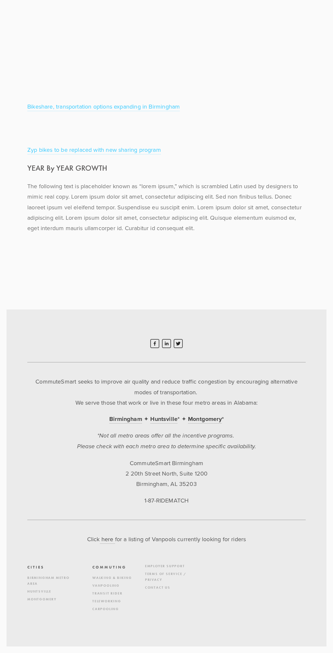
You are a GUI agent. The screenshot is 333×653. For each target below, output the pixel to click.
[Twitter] (178, 343)
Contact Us (157, 587)
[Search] (80, 41)
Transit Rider (107, 593)
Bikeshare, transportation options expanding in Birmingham (103, 106)
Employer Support (165, 566)
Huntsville (39, 591)
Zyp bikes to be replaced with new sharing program (94, 150)
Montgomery (42, 599)
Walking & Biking (112, 578)
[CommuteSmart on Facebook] (154, 343)
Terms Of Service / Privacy (165, 577)
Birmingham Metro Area (48, 581)
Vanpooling (106, 585)
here (107, 539)
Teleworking (106, 601)
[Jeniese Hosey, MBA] (166, 343)
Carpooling (105, 609)
